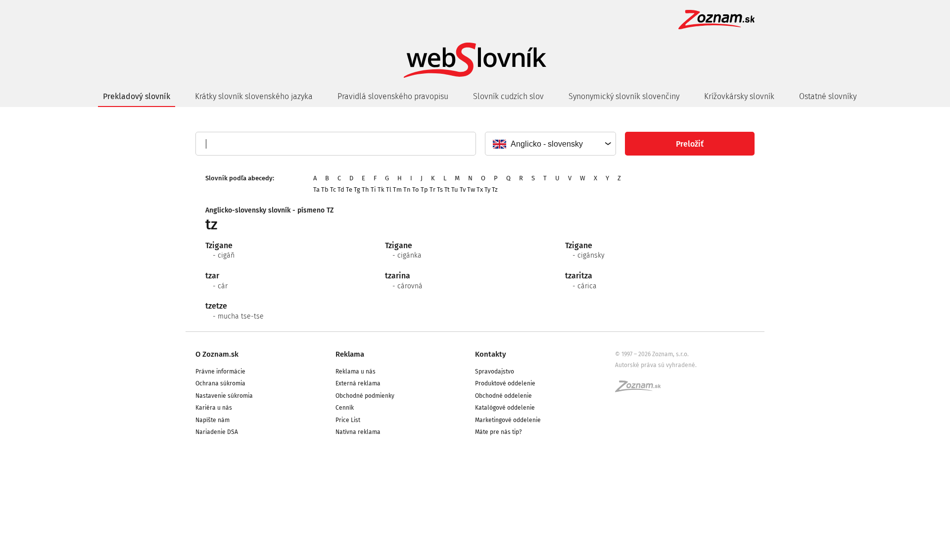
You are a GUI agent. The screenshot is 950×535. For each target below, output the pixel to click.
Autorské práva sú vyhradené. (656, 365)
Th (365, 189)
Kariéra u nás (213, 407)
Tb (325, 189)
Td (340, 189)
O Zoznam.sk (216, 354)
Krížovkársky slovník (739, 96)
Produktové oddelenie (505, 383)
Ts (440, 189)
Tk (381, 189)
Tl (388, 189)
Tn (407, 189)
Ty (487, 189)
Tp (424, 189)
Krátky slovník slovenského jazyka (254, 96)
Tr (432, 189)
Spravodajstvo (494, 371)
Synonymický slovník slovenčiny (624, 96)
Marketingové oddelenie (508, 420)
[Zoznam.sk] (641, 389)
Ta (316, 189)
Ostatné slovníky (827, 96)
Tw (471, 189)
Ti (373, 189)
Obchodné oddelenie (503, 395)
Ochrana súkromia (220, 383)
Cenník (344, 407)
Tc (333, 189)
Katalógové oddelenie (505, 407)
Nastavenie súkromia (224, 395)
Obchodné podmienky (364, 395)
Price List (347, 420)
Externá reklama (357, 383)
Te (349, 189)
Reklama (349, 354)
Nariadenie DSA (216, 431)
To (415, 189)
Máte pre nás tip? (498, 431)
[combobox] (550, 144)
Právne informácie (220, 371)
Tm (397, 189)
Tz (495, 189)
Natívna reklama (357, 431)
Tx (479, 189)
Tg (357, 189)
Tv (463, 189)
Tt (447, 189)
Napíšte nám (212, 420)
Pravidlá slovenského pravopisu (392, 96)
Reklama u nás (355, 371)
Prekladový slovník (136, 96)
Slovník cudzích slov (508, 96)
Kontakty (490, 354)
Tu (454, 189)
